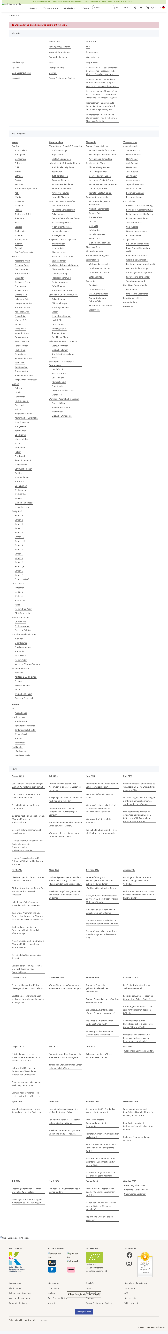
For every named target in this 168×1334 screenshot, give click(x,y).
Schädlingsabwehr (60, 282)
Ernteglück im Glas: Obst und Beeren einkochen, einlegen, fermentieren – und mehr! (136, 1038)
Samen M (19, 549)
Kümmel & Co (21, 320)
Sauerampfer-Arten (23, 358)
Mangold (19, 205)
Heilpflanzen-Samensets (26, 379)
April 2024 (54, 1181)
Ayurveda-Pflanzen (60, 180)
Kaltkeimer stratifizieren (137, 218)
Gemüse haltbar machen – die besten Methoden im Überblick (26, 1094)
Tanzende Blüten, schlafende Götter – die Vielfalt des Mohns (65, 1066)
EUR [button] (126, 7)
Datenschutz (92, 52)
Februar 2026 (92, 870)
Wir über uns (55, 41)
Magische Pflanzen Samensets (28, 664)
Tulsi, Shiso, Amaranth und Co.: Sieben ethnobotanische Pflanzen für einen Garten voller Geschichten (28, 916)
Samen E (19, 532)
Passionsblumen (22, 685)
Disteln (18, 392)
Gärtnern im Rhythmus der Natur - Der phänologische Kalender (101, 1174)
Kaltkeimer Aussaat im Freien (139, 214)
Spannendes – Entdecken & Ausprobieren (61, 363)
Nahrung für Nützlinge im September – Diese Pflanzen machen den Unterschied (24, 1071)
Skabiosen (19, 473)
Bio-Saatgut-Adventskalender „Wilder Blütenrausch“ (136, 987)
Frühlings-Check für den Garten (101, 888)
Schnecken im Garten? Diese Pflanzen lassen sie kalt (99, 1056)
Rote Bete (19, 218)
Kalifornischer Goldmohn (26, 417)
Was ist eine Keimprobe (137, 259)
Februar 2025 (92, 1101)
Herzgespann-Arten (23, 303)
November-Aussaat (135, 192)
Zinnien (18, 498)
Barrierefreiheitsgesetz (59, 57)
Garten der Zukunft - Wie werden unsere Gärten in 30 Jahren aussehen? (101, 1206)
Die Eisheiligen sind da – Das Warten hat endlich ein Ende (28, 879)
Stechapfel (19, 651)
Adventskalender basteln (100, 158)
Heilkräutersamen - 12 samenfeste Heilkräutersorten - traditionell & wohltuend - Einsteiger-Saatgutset (101, 94)
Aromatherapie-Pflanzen (63, 184)
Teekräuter (57, 171)
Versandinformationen (59, 52)
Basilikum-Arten (22, 269)
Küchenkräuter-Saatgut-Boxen (103, 184)
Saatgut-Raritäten (60, 345)
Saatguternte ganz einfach (138, 276)
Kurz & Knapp (21, 712)
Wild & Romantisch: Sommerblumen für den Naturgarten (97, 1123)
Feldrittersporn (22, 400)
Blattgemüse (20, 158)
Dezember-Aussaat (134, 197)
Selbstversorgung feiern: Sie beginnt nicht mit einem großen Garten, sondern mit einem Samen (139, 801)
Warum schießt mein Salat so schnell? (99, 796)
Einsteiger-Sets (92, 247)
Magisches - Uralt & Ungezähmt (63, 239)
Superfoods (57, 386)
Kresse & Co (20, 316)
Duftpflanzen (58, 324)
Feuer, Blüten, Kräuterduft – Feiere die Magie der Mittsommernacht (101, 831)
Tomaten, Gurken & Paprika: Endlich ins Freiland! (102, 1135)
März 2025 (54, 1101)
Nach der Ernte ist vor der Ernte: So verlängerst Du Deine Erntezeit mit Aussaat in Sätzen (139, 787)
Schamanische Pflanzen (63, 256)
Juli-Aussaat (131, 175)
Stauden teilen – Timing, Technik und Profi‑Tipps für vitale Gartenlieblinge (27, 969)
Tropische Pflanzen (23, 693)
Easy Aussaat (92, 62)
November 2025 (56, 977)
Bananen (19, 672)
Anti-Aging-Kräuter (60, 192)
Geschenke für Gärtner (96, 163)
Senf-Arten (19, 362)
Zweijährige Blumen (61, 337)
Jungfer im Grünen (23, 413)
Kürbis (18, 197)
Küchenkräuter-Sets (24, 375)
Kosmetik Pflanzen (60, 197)
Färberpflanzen (59, 373)
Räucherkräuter (59, 252)
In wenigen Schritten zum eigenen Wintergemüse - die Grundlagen (27, 1201)
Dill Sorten (19, 277)
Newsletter (17, 78)
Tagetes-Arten (21, 367)
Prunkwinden (21, 456)
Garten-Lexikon (130, 302)
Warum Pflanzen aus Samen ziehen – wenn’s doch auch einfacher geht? (65, 987)
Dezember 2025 (19, 977)
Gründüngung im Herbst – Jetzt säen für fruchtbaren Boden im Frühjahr (137, 1010)
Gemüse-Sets (95, 213)
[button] (135, 7)
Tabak (17, 689)
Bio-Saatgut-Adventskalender (102, 154)
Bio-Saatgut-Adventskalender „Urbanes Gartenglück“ (99, 1022)
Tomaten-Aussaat (134, 222)
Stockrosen (20, 481)
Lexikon (15, 67)
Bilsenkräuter (21, 642)
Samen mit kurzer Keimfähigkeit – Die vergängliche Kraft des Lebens (27, 987)
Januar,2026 (129, 870)
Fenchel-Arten (21, 290)
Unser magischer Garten (135, 1185)
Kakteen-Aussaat (134, 235)
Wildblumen (20, 490)
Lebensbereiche (22, 507)
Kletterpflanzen (59, 381)
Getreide (19, 175)
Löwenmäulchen (22, 439)
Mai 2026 (127, 776)
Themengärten (59, 333)
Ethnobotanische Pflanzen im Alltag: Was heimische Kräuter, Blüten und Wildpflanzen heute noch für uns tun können (137, 816)
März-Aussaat (132, 158)
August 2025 (18, 1046)
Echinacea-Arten (22, 282)
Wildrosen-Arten (22, 626)
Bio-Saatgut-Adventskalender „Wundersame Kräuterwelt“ (99, 1033)
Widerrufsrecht (93, 57)
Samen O (19, 558)
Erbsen (18, 171)
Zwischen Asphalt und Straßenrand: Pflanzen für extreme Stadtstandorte (28, 819)
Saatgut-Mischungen (61, 158)
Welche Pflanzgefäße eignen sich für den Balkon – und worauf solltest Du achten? (65, 895)
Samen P (19, 562)
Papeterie (90, 281)
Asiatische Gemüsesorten (63, 209)
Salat (17, 222)
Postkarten (94, 285)
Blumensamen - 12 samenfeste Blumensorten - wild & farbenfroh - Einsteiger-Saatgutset (102, 118)
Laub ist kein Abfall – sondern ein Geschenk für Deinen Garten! (138, 997)
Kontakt (52, 62)
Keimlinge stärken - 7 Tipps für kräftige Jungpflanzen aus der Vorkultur (137, 880)
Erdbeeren (19, 587)
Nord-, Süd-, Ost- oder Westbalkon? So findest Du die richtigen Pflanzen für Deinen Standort (102, 899)
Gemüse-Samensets (24, 252)
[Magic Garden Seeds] (11, 6)
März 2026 (54, 870)
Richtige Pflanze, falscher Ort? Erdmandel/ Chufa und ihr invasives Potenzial (28, 861)
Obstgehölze (20, 621)
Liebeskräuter (58, 248)
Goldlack (19, 409)
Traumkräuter (58, 243)
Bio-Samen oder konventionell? (140, 264)
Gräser (55, 311)
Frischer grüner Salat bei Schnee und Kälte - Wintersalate (26, 1190)
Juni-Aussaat (132, 171)
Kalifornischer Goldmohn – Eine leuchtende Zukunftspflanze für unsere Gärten (100, 1162)
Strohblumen (21, 485)
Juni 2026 (90, 776)
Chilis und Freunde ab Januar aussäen (136, 1138)
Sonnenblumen (22, 477)
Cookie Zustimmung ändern (62, 78)
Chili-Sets (93, 221)
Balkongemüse (59, 214)
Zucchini (19, 243)
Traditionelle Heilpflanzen (63, 167)
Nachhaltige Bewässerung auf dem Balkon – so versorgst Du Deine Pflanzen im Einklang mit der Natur (65, 880)
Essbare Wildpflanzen (61, 222)
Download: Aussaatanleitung (139, 209)
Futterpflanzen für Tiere (63, 290)
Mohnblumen (21, 447)
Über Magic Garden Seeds (135, 285)
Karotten (19, 184)
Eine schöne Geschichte (137, 293)
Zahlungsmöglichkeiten (59, 46)
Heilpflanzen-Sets (97, 234)
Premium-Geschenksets (97, 197)
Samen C (19, 524)
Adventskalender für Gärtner (102, 150)
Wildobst (19, 596)
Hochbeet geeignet (60, 231)
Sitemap (53, 72)
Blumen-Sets (95, 238)
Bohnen (18, 163)
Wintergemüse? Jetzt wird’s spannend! (98, 821)
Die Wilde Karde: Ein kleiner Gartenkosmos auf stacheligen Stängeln (63, 812)
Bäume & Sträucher (21, 617)
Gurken (18, 180)
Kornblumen (20, 430)
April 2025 (17, 1101)
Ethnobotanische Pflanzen (24, 634)
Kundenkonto (21, 721)
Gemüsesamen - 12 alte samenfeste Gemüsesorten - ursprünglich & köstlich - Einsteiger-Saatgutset (102, 71)
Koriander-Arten (22, 311)
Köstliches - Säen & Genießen (62, 201)
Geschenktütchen (97, 289)
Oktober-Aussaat (134, 188)
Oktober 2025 (92, 977)
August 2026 (18, 776)
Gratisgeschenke (56, 67)
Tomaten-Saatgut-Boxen (100, 192)
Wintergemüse (58, 235)
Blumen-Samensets (23, 502)
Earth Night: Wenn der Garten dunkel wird (25, 807)
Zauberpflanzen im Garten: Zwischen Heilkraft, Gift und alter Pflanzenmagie (26, 930)
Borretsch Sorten (22, 273)
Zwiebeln (19, 248)
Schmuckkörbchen (23, 468)
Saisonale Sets (92, 259)
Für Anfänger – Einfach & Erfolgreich (65, 146)
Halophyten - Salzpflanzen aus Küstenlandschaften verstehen (26, 904)
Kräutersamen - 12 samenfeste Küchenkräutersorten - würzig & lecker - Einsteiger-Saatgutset (100, 106)
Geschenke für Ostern (99, 272)
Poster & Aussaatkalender (101, 305)
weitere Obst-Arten (23, 609)
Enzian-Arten (20, 286)
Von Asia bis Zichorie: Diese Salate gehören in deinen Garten (64, 1121)
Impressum (91, 41)
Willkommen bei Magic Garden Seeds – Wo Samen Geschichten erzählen (100, 1192)
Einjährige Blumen (60, 307)
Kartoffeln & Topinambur (26, 188)
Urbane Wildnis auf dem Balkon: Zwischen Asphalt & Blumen (100, 911)
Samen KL (19, 545)
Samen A (19, 515)
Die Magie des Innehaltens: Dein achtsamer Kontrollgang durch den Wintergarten (28, 999)
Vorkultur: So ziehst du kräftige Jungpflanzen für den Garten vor (27, 1110)
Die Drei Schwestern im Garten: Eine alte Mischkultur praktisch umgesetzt (28, 891)
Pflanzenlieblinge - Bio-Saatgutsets (99, 203)
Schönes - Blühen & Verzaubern (63, 294)
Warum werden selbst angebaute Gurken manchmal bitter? (64, 835)
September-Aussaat (135, 184)
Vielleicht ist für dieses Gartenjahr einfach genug (27, 831)
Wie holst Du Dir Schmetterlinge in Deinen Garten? (64, 1190)
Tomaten (19, 235)
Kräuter (15, 256)
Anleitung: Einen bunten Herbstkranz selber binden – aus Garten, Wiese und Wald (138, 1024)
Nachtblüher (57, 320)
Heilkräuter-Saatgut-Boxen (101, 180)
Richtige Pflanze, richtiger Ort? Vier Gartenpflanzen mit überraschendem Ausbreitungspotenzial (27, 845)
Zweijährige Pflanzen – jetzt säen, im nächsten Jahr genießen (65, 799)
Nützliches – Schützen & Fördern (63, 265)
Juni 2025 (90, 1046)
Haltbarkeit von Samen (136, 255)
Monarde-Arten (22, 333)
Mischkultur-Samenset (62, 226)
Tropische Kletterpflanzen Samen (63, 356)
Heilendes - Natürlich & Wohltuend (64, 163)
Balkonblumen (58, 299)
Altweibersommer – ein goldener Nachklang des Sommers (27, 1084)
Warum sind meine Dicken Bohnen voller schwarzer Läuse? (102, 785)
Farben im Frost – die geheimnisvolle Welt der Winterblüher (97, 988)
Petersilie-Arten (22, 341)
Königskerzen (21, 426)
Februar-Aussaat (133, 154)
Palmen (18, 681)
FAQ (13, 708)
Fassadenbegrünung (61, 277)
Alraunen (19, 638)
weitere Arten (21, 660)
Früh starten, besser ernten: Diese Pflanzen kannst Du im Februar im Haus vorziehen (138, 895)
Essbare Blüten (58, 403)
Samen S (19, 570)
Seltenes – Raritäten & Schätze (63, 341)
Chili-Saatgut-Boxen (98, 171)
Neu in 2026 (57, 369)
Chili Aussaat (132, 226)
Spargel (18, 226)
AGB (88, 46)
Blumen (15, 383)
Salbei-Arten (20, 354)
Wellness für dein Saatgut (137, 268)
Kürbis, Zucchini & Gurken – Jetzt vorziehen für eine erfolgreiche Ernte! (101, 1148)
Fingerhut (19, 405)
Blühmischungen (59, 303)
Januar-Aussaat (133, 150)
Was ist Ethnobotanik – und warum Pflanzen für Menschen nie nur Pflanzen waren (28, 944)
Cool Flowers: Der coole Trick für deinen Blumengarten (26, 796)
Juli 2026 (53, 776)
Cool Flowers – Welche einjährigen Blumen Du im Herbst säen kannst (27, 785)
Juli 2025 (53, 1046)
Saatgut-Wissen (130, 239)
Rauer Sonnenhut (23, 460)
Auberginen (20, 154)
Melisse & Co (20, 324)
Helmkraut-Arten (22, 299)
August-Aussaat (133, 180)
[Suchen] (117, 7)
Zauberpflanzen (59, 260)
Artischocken (21, 150)
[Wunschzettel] (141, 7)
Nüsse (17, 604)
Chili (17, 167)
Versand (44, 1320)
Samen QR (19, 566)
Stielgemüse (20, 231)
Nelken (18, 451)
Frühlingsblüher (59, 328)
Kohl (17, 192)
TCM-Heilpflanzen (60, 175)
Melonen (19, 591)
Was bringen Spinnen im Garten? (139, 1050)
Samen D (19, 528)
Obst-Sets (93, 225)
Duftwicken (20, 396)
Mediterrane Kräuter (61, 407)
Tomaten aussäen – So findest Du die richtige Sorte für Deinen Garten (102, 922)
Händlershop (18, 62)
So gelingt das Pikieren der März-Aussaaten (27, 956)
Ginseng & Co (21, 294)
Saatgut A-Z (17, 511)
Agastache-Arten (22, 260)
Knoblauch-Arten (22, 307)
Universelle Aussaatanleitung (139, 205)
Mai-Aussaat (131, 167)
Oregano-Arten (21, 337)
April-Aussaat (132, 163)
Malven (18, 443)
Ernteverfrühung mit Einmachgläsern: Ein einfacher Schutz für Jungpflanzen (100, 880)
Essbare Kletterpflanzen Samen (66, 218)
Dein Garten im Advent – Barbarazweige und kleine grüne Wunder (138, 1126)
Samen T (19, 575)
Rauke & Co (20, 349)
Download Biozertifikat (96, 1271)
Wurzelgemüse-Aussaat (136, 231)
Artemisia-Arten (22, 265)
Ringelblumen (21, 464)
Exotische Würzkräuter (62, 415)
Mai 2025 (127, 1046)
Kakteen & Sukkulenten (25, 676)
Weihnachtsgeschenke (99, 264)
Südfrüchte (20, 600)
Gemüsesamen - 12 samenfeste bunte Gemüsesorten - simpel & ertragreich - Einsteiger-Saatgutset (101, 83)
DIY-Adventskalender (98, 293)
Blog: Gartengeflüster (21, 72)
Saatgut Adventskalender (97, 146)
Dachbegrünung (59, 273)
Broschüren (94, 309)
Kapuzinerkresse (22, 422)
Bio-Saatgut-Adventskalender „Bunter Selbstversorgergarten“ (100, 1011)
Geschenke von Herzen (99, 268)
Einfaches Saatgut (60, 150)
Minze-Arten (20, 328)
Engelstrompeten (23, 647)
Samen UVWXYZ (22, 579)
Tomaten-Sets (95, 217)
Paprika (18, 209)
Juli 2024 (16, 1181)
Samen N (19, 553)
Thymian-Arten (21, 371)
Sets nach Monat (96, 276)
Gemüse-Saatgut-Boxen (100, 175)
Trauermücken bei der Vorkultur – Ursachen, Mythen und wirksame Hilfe (101, 934)
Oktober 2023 (129, 1181)
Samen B (19, 519)
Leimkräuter (20, 434)
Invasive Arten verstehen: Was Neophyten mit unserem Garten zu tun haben (65, 787)
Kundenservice (18, 717)
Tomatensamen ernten (136, 281)
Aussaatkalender (130, 146)
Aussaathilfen (129, 201)
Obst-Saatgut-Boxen (98, 188)
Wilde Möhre (20, 494)
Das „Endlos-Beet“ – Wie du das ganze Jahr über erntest (100, 1110)
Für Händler (17, 747)
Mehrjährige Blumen (61, 316)
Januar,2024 (92, 1181)
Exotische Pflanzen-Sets (99, 242)
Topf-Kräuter (57, 154)
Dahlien (18, 388)
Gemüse (15, 146)
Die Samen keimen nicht (137, 243)
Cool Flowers (58, 377)
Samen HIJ (20, 541)
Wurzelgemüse (21, 239)
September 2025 (130, 977)
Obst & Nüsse (18, 583)
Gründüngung (58, 286)
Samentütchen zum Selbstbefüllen (98, 300)
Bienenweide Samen (61, 269)
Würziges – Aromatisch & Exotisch (64, 399)
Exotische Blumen (60, 349)
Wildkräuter (57, 411)
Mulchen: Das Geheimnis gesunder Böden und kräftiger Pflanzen (64, 1132)
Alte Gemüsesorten (60, 205)
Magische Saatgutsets (99, 208)
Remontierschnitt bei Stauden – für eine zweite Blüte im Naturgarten (65, 1056)
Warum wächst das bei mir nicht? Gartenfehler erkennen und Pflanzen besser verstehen (101, 808)
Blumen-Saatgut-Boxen (99, 167)
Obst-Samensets (22, 613)
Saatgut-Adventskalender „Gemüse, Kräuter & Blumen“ (102, 1001)
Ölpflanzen (57, 394)
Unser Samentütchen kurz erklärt (138, 250)
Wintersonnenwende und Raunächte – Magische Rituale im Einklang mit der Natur (138, 1112)
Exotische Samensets (24, 698)
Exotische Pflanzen (20, 668)
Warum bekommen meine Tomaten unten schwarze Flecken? (65, 824)
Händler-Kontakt (22, 755)
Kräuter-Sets (94, 230)
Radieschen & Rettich (24, 214)
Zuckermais (20, 201)
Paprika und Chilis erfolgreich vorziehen (99, 1218)
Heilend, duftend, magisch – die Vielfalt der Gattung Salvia (63, 1110)
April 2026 (17, 870)
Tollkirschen (20, 655)
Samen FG (19, 536)
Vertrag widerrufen (84, 1312)
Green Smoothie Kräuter (63, 390)
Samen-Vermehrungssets (97, 255)
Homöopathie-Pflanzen (62, 188)
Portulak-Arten (21, 345)
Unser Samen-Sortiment (135, 1193)
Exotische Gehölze (23, 630)
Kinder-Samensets (94, 251)
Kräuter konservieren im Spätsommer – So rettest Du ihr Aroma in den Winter (26, 1057)
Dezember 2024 (130, 1101)
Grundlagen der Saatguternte (139, 272)
